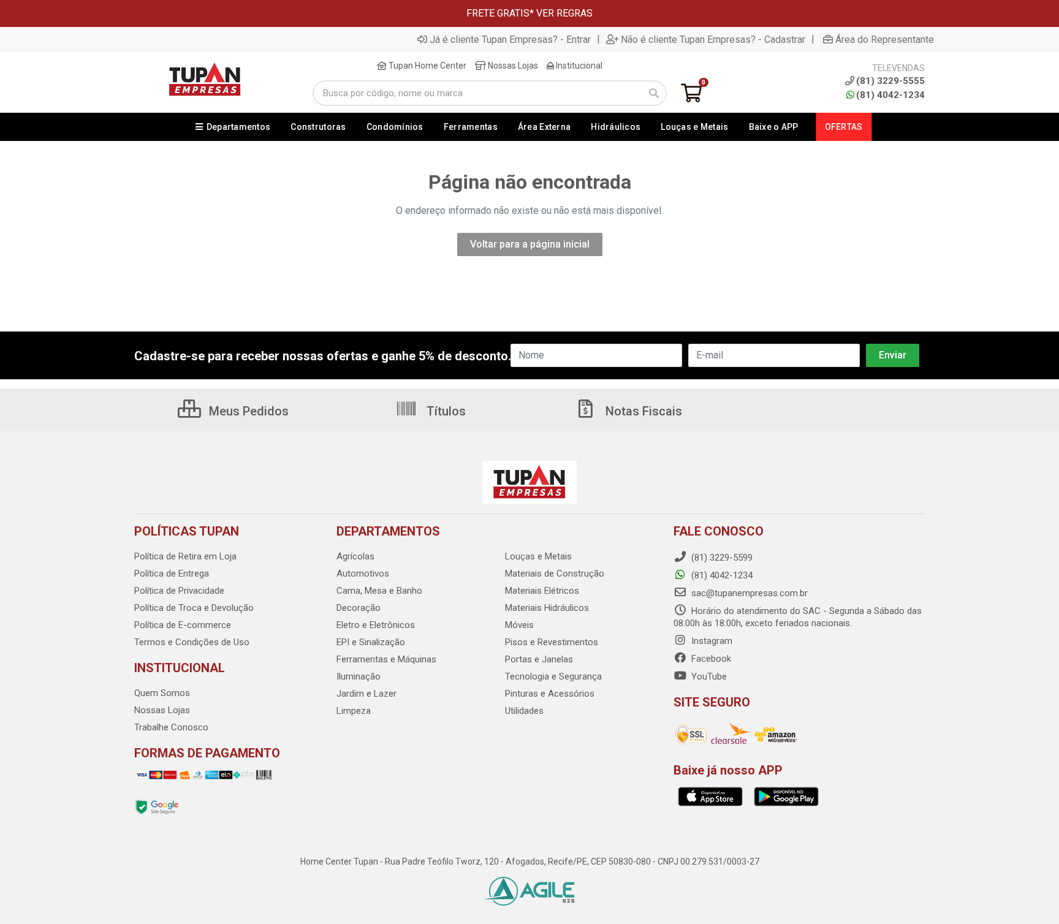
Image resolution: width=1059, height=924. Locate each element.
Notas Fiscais (642, 411)
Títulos (444, 411)
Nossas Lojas (512, 65)
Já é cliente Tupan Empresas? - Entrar (510, 39)
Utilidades (524, 710)
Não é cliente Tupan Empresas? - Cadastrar (713, 39)
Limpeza (353, 710)
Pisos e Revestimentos (551, 642)
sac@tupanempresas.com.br (748, 593)
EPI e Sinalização (370, 642)
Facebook (710, 658)
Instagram (710, 640)
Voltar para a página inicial (530, 244)
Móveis (519, 625)
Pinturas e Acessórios (549, 693)
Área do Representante (884, 39)
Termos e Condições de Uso (191, 642)
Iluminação (358, 676)
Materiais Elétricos (542, 590)
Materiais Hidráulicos (547, 607)
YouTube (708, 676)
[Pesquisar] (654, 93)
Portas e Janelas (539, 659)
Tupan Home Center (426, 65)
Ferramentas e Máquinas (386, 659)
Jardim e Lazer (366, 693)
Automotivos (362, 573)
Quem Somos (162, 693)
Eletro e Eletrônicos (375, 625)
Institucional (578, 65)
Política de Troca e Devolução (194, 607)
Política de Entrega (171, 573)
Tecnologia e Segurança (553, 676)
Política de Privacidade (179, 590)
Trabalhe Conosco (171, 727)
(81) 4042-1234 (890, 94)
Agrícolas (355, 556)
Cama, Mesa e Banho (379, 590)
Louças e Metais (538, 556)
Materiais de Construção (554, 573)
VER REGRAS (564, 13)
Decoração (358, 607)
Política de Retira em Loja (185, 556)
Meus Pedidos (247, 411)
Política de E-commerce (182, 625)
